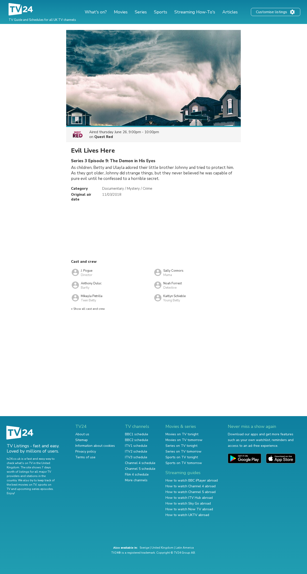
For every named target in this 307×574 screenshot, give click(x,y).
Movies (121, 12)
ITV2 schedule (136, 451)
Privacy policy (85, 451)
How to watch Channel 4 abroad (190, 486)
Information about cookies (95, 445)
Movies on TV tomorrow (183, 440)
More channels (136, 480)
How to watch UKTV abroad (187, 515)
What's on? (96, 12)
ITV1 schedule (136, 445)
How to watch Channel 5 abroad (190, 492)
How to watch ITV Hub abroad (189, 497)
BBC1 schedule (136, 434)
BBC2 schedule (136, 440)
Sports (160, 12)
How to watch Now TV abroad (189, 509)
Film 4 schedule (137, 474)
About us (82, 434)
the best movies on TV (21, 485)
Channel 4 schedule (140, 463)
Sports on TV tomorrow (183, 463)
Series (141, 12)
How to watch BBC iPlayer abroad (191, 480)
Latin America (185, 548)
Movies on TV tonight (181, 434)
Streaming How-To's (194, 12)
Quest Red (103, 136)
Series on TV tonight (181, 445)
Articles (230, 12)
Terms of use (85, 457)
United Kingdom (162, 548)
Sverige (144, 548)
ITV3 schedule (136, 457)
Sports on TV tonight (181, 457)
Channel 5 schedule (140, 468)
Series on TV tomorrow (183, 451)
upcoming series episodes (35, 489)
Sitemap (81, 440)
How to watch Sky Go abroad (188, 503)
